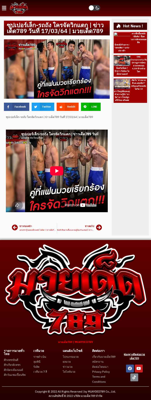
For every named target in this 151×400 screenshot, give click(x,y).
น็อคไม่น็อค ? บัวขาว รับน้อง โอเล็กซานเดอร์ (122, 71)
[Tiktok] (134, 377)
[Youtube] (139, 368)
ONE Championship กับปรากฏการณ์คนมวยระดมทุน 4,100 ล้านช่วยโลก (139, 64)
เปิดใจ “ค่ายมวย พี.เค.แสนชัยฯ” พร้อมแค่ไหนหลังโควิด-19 (138, 85)
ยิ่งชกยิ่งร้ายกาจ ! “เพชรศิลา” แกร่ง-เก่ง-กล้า (122, 47)
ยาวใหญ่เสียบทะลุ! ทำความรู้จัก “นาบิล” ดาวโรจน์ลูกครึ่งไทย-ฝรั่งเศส (122, 96)
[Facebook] (130, 368)
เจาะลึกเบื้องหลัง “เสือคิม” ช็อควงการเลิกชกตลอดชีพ (139, 38)
